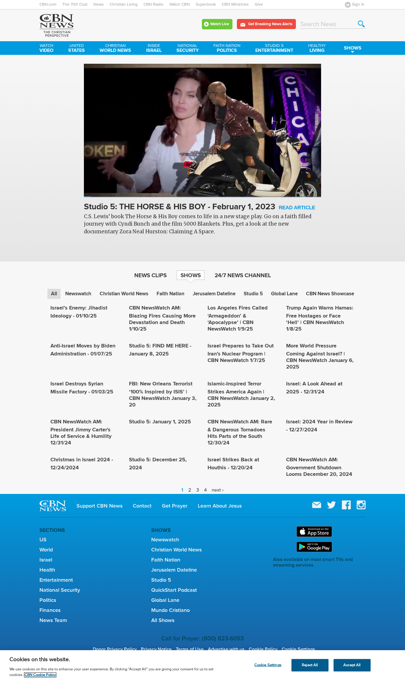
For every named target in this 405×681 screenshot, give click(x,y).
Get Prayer (174, 506)
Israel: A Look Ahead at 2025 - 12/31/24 (314, 387)
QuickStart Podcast (174, 590)
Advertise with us (226, 649)
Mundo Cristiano (170, 610)
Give (259, 4)
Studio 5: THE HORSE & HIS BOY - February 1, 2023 (199, 207)
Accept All (352, 665)
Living (317, 49)
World (46, 550)
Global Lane (284, 293)
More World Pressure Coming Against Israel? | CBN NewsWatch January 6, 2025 (320, 356)
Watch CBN (179, 4)
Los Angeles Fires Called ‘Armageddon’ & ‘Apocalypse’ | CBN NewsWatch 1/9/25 (238, 318)
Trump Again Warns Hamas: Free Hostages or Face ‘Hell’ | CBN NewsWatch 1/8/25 (319, 318)
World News (115, 49)
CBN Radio (153, 4)
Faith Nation (170, 293)
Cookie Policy (263, 649)
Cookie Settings (298, 649)
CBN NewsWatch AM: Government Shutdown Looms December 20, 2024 (319, 467)
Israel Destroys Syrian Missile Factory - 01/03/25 (81, 387)
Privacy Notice (156, 649)
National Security (59, 590)
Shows (352, 47)
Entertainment (274, 49)
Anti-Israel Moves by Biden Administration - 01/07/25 (82, 350)
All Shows (162, 620)
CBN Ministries (235, 4)
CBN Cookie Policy (40, 675)
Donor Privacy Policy (115, 649)
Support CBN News (99, 506)
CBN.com (47, 4)
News (98, 4)
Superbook (206, 4)
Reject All (310, 665)
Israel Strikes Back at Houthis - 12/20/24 (233, 463)
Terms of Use (190, 649)
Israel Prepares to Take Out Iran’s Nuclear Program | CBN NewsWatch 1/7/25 (241, 353)
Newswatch (78, 293)
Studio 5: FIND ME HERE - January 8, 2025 (160, 350)
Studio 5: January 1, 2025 (160, 421)
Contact (142, 506)
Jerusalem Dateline (214, 293)
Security (187, 49)
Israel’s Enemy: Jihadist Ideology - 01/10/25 (78, 312)
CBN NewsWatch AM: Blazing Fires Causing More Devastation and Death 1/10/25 (162, 318)
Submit (361, 23)
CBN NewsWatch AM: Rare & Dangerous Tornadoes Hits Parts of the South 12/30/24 (240, 432)
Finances (49, 610)
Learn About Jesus (220, 506)
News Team (53, 620)
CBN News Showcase (330, 293)
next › (218, 490)
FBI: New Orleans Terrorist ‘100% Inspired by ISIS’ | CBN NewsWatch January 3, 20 (163, 394)
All (54, 293)
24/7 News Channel (243, 275)
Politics (226, 49)
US (43, 540)
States (76, 49)
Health (47, 570)
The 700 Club (74, 4)
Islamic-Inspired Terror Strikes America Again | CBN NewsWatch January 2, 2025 (241, 394)
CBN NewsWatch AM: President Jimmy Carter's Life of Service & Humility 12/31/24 (80, 432)
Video (46, 49)
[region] (202, 665)
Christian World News (124, 293)
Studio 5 (253, 293)
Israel (154, 49)
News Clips (150, 275)
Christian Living (124, 4)
